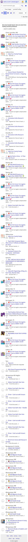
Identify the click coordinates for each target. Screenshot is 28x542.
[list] (2, 13)
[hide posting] (11, 39)
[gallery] (10, 13)
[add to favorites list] (6, 34)
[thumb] (5, 13)
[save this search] (25, 5)
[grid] (8, 13)
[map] (13, 13)
